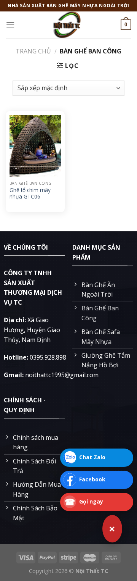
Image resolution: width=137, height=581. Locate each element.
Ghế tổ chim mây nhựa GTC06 (30, 193)
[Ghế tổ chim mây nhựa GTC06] (35, 146)
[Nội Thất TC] (68, 24)
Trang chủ (33, 51)
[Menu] (10, 24)
